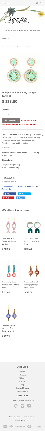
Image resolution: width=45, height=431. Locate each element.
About (22, 372)
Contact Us (6, 189)
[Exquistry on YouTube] (29, 407)
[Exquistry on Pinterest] (16, 407)
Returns (22, 381)
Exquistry (24, 421)
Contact (23, 375)
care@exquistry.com (26, 400)
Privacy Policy (29, 417)
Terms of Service (22, 388)
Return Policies (23, 186)
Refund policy (22, 391)
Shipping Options (8, 186)
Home (4, 39)
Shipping (22, 378)
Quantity (5, 110)
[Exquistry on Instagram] (22, 407)
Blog (22, 385)
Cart (41, 3)
